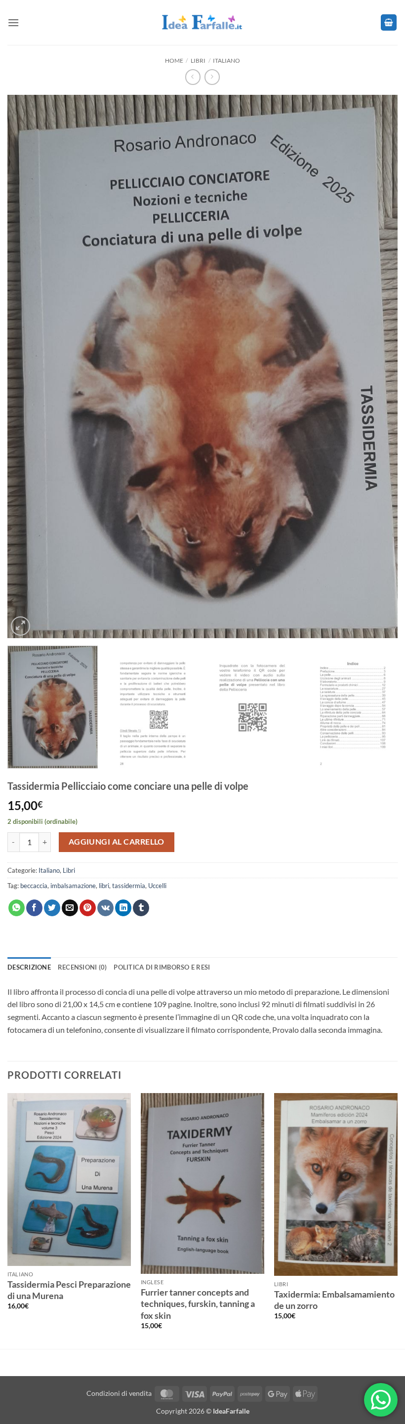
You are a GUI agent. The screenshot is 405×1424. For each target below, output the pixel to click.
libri (104, 886)
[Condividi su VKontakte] (105, 907)
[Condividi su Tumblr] (141, 907)
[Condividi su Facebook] (34, 907)
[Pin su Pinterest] (88, 907)
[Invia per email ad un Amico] (70, 907)
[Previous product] (212, 76)
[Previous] (28, 323)
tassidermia (128, 886)
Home (174, 60)
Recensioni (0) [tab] (82, 967)
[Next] (377, 323)
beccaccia (33, 886)
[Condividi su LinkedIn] (123, 907)
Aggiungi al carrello (116, 841)
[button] (13, 22)
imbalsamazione (73, 886)
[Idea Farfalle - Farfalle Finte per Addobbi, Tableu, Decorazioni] (202, 22)
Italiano (226, 60)
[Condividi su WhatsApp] (16, 907)
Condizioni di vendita (119, 1393)
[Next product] (193, 76)
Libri (198, 60)
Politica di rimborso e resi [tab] (162, 967)
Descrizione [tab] (29, 967)
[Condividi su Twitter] (52, 907)
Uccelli (157, 886)
